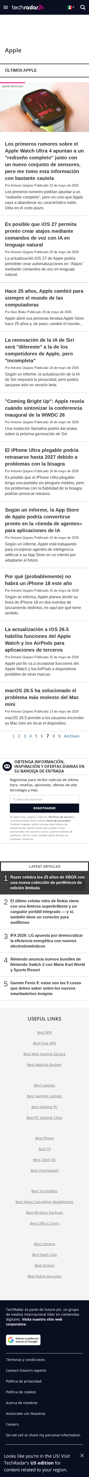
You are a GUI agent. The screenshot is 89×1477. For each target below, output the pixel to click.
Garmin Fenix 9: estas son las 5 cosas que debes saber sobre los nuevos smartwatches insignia (45, 988)
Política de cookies (21, 1392)
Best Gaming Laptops (44, 1096)
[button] (5, 7)
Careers (12, 1424)
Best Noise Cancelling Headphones (44, 1201)
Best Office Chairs (44, 1223)
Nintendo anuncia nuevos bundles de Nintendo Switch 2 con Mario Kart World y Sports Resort (47, 964)
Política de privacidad (24, 1381)
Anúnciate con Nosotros (25, 1413)
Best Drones (45, 1265)
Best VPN (44, 1032)
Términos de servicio (60, 817)
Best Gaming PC (44, 1106)
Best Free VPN (44, 1043)
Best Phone (44, 1138)
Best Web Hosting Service (44, 1054)
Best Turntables (44, 1191)
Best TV (45, 1149)
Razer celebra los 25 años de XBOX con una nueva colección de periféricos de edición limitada (47, 882)
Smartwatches (12, 86)
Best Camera (44, 1244)
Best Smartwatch (45, 1170)
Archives (71, 736)
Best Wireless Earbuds (44, 1212)
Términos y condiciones (25, 1359)
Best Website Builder (44, 1064)
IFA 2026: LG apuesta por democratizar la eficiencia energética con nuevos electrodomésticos (46, 940)
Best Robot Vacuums (45, 1276)
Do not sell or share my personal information (43, 1435)
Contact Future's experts (26, 1370)
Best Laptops (44, 1085)
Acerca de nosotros (22, 1402)
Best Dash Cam (44, 1254)
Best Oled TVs (44, 1159)
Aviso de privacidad (58, 820)
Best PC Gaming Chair (44, 1117)
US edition (42, 1463)
